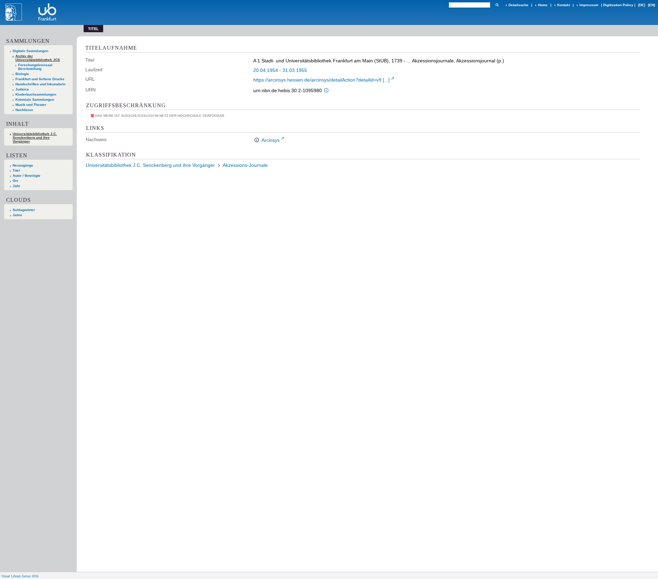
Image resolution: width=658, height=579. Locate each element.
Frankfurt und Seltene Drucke (39, 79)
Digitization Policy (618, 5)
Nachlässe (24, 110)
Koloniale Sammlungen (34, 99)
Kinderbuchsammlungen (35, 94)
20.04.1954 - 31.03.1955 (280, 70)
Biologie (22, 74)
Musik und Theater (30, 105)
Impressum (589, 5)
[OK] (497, 5)
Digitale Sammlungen (30, 51)
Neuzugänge (23, 165)
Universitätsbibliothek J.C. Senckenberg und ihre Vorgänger (35, 137)
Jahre (17, 215)
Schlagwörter (24, 210)
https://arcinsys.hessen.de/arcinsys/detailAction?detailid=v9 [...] (321, 80)
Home (543, 5)
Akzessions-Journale (245, 165)
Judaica (22, 89)
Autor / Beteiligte (26, 175)
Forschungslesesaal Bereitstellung (35, 67)
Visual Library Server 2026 (19, 576)
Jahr (16, 186)
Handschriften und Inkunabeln (40, 84)
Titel (16, 170)
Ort (15, 181)
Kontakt (563, 5)
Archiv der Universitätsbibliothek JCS (37, 58)
